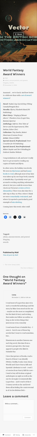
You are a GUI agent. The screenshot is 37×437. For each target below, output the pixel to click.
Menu (19, 34)
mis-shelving (17, 202)
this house (16, 171)
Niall (6, 78)
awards (11, 83)
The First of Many (27, 268)
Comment (27, 417)
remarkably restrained (19, 196)
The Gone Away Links (11, 264)
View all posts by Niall (10, 255)
